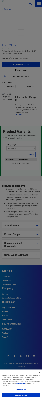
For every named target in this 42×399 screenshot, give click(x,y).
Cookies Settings (21, 389)
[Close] (39, 372)
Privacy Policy (20, 383)
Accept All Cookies (21, 395)
